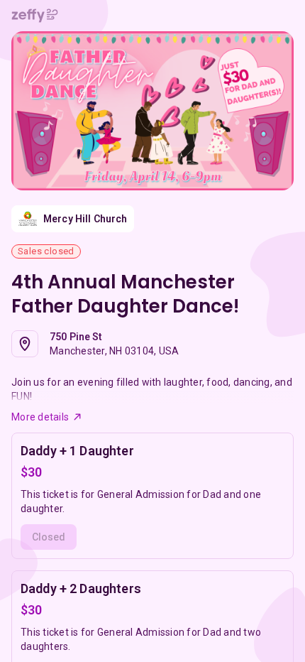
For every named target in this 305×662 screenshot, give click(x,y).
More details (40, 417)
